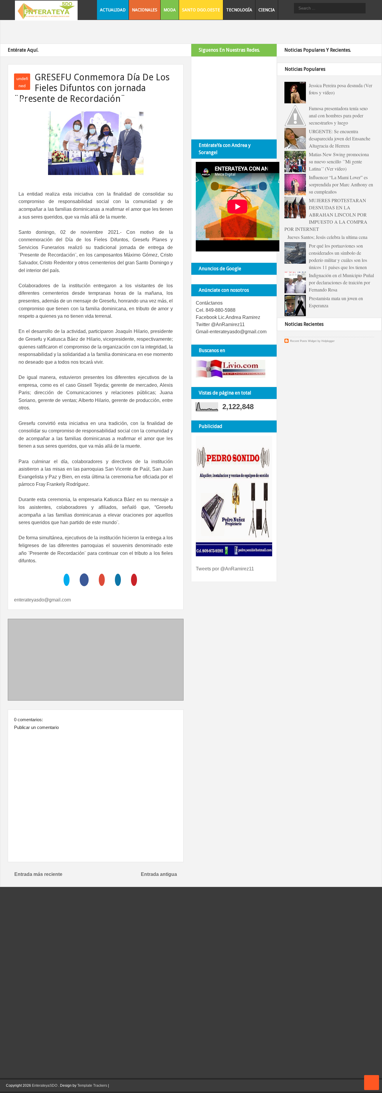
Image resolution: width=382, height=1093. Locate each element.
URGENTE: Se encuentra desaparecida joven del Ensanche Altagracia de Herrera (339, 138)
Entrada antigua (159, 874)
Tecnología (239, 9)
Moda (170, 9)
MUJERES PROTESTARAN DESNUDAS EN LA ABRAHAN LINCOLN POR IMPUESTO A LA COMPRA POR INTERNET (325, 214)
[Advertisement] (96, 661)
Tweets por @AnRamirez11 (225, 568)
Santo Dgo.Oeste (201, 9)
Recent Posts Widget (303, 341)
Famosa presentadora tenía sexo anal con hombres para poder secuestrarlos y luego (338, 115)
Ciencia (266, 9)
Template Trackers (92, 1085)
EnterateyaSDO (44, 1085)
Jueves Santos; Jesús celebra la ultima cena (327, 237)
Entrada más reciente (38, 874)
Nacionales (144, 9)
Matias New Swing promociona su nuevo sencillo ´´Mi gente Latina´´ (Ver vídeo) (339, 161)
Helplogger (328, 341)
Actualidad (113, 9)
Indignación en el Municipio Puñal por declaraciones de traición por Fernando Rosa (341, 282)
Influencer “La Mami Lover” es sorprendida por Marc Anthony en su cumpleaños (341, 184)
